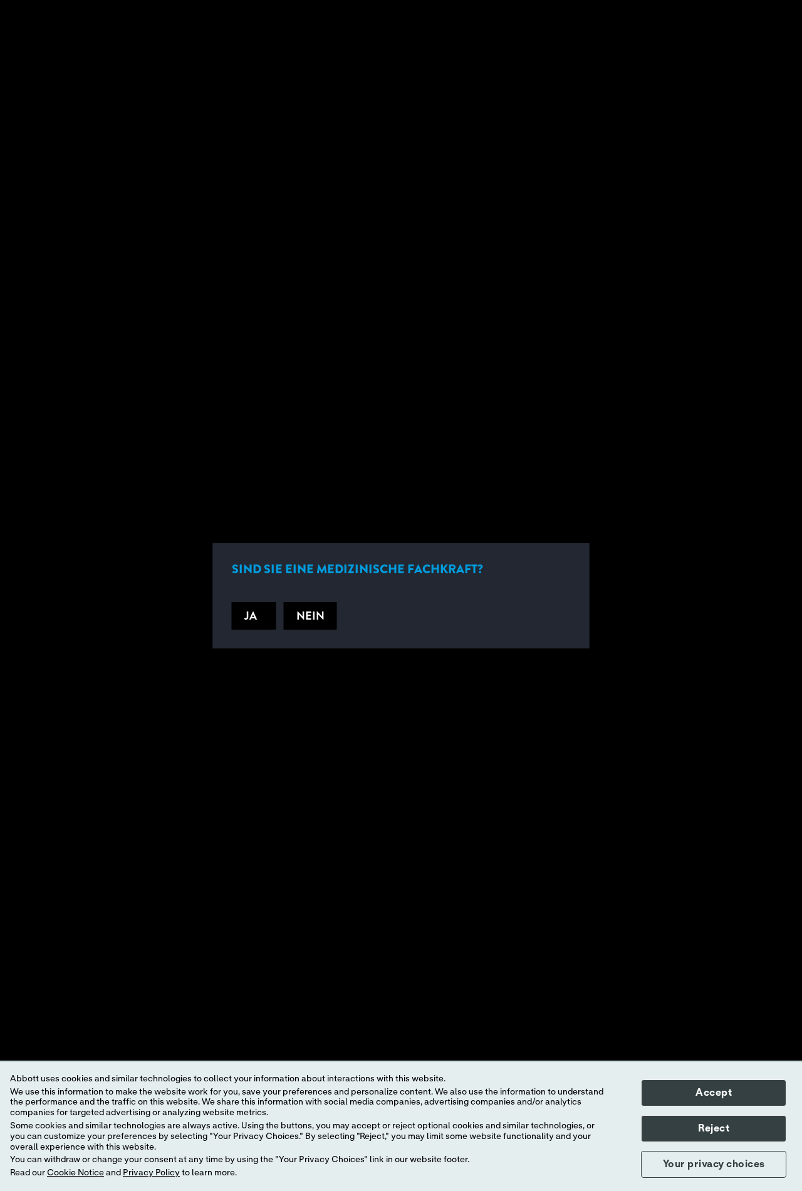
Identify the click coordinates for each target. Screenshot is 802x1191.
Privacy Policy (151, 1172)
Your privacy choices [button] (714, 1164)
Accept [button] (713, 1093)
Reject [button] (713, 1128)
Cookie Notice (75, 1172)
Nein (310, 616)
